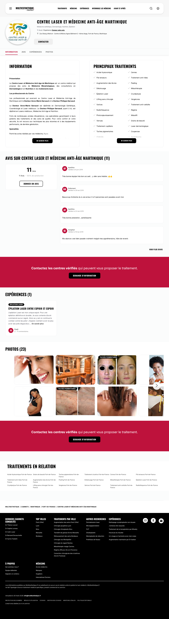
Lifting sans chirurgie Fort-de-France (43, 486)
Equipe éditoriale (11, 570)
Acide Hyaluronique (104, 72)
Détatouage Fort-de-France (94, 480)
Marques (39, 570)
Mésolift (134, 115)
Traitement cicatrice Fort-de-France (96, 474)
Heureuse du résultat (116, 533)
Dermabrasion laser (93, 522)
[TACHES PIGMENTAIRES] (117, 370)
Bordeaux (39, 536)
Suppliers (39, 574)
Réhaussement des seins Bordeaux (66, 536)
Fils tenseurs (102, 78)
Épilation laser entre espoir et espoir (31, 308)
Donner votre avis (58, 30)
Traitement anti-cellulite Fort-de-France (121, 486)
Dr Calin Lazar (10, 532)
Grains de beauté (138, 121)
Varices (99, 104)
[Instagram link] (145, 521)
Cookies (42, 600)
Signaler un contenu (12, 574)
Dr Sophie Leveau (11, 528)
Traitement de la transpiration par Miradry (123, 529)
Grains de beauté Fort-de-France (44, 474)
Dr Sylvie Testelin (11, 539)
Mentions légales (69, 600)
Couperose (135, 131)
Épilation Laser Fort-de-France (146, 480)
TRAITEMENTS (62, 8)
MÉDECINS (73, 8)
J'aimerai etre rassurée (117, 526)
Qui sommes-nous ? (12, 567)
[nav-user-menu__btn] (158, 8)
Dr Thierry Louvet (11, 525)
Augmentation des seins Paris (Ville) (66, 522)
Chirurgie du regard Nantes (63, 543)
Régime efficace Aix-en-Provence (65, 550)
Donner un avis (31, 183)
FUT (87, 529)
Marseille (39, 533)
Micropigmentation (92, 526)
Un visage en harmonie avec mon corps (122, 536)
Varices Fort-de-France (92, 485)
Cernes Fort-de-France (118, 474)
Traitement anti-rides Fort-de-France (17, 481)
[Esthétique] (25, 9)
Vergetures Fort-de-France (68, 485)
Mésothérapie (136, 88)
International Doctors (43, 577)
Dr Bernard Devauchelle (13, 535)
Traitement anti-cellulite (140, 104)
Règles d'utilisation (31, 600)
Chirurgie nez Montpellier (62, 539)
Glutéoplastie (90, 533)
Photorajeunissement (105, 115)
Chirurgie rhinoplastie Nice (63, 529)
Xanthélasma (136, 137)
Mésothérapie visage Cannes (64, 546)
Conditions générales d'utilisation (17, 603)
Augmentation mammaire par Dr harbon (122, 539)
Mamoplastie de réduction (95, 536)
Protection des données (13, 600)
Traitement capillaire (105, 126)
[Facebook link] (153, 521)
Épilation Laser (102, 94)
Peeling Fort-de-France (67, 480)
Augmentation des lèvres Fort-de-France (44, 481)
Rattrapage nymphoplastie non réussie (122, 522)
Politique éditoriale (84, 600)
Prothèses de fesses (93, 539)
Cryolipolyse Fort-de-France (17, 485)
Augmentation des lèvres (106, 83)
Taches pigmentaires (105, 131)
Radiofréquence (103, 110)
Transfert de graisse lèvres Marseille (66, 533)
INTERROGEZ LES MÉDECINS (101, 8)
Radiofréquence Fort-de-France (147, 485)
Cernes (134, 72)
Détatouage (101, 88)
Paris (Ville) (40, 522)
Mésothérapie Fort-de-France (120, 480)
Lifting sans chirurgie (105, 99)
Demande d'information (84, 275)
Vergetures (135, 99)
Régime (134, 110)
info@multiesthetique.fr (32, 596)
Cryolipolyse (136, 94)
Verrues (100, 121)
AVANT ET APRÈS (119, 8)
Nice (37, 529)
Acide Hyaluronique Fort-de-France (19, 474)
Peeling (134, 83)
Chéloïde (100, 137)
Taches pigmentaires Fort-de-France (69, 475)
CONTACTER (43, 41)
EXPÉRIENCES (84, 8)
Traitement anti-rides (139, 78)
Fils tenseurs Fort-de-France (146, 474)
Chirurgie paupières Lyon (62, 526)
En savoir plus (38, 324)
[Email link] (161, 520)
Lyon (37, 526)
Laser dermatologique (139, 126)
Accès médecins (41, 567)
